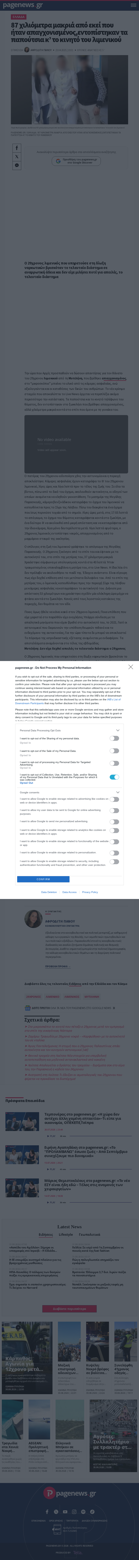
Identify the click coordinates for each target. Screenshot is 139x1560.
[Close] (132, 668)
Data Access (69, 892)
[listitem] (69, 730)
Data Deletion (49, 892)
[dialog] (69, 780)
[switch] (114, 738)
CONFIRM (43, 879)
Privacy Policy (90, 892)
